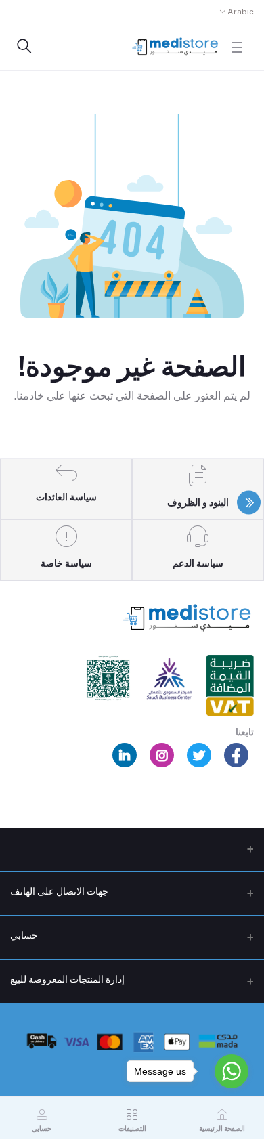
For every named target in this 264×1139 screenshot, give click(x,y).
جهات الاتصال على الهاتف (59, 891)
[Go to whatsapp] (231, 1071)
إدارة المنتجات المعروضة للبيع (67, 979)
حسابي (24, 935)
